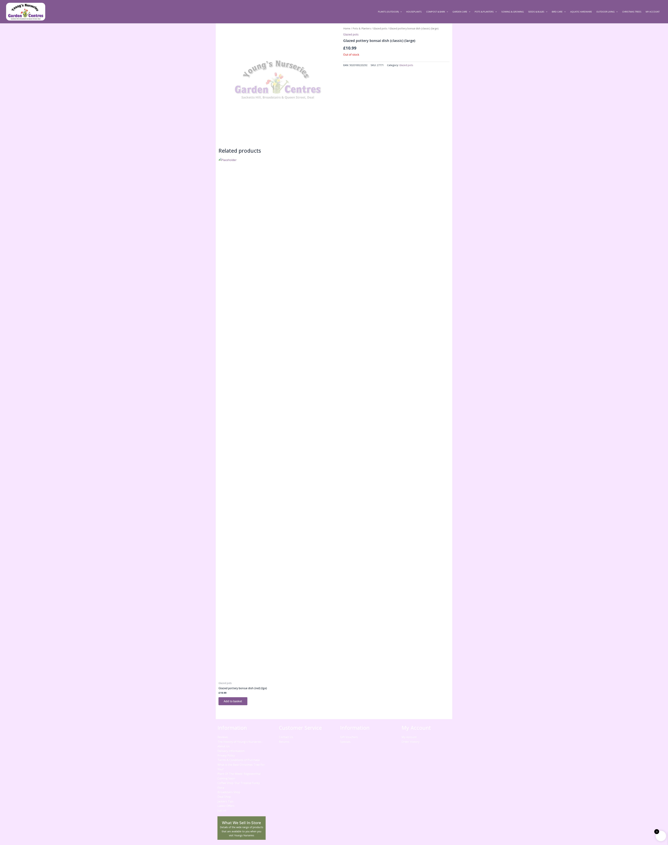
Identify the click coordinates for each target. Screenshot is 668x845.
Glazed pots (380, 28)
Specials (345, 742)
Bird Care (557, 11)
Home (346, 28)
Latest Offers (225, 806)
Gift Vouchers (349, 737)
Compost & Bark (435, 11)
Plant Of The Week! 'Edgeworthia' (239, 774)
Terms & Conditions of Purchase (238, 760)
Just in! (221, 810)
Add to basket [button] (233, 701)
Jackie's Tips (225, 801)
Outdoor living (605, 11)
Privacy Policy (226, 755)
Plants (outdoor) (388, 11)
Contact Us (286, 737)
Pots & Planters (484, 11)
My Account (653, 11)
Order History (410, 742)
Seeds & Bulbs (536, 11)
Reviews (222, 737)
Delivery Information (231, 751)
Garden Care (459, 11)
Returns (284, 742)
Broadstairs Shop (228, 792)
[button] (400, 12)
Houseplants (414, 11)
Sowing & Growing (512, 11)
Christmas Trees (631, 11)
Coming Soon (226, 778)
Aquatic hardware (581, 11)
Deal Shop (224, 797)
